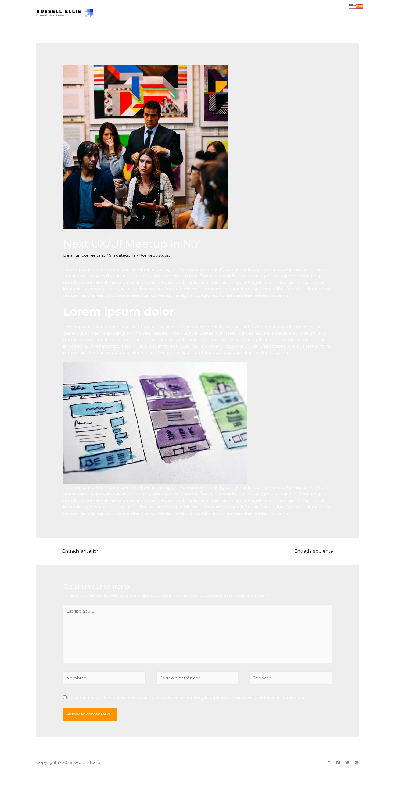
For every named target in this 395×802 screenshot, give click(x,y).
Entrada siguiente (316, 551)
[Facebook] (338, 763)
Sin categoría (122, 255)
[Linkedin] (328, 763)
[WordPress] (357, 763)
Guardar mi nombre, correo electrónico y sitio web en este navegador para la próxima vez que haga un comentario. (188, 697)
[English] (352, 5)
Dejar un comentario (84, 255)
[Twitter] (347, 763)
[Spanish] (359, 5)
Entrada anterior (77, 551)
